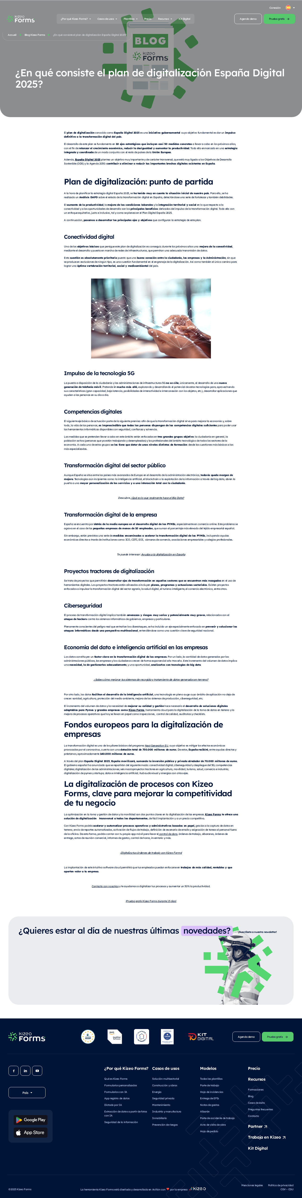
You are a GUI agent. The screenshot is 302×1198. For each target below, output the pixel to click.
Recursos (163, 19)
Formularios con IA (115, 1092)
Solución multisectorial (165, 1078)
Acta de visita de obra (213, 1124)
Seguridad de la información (121, 1122)
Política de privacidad (281, 1185)
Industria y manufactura (166, 1111)
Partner (255, 1126)
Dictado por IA (113, 1105)
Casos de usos (105, 19)
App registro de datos (117, 1098)
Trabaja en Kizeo (264, 1137)
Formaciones (255, 1089)
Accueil (12, 35)
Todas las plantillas (211, 1078)
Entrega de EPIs (209, 1098)
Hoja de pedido (209, 1131)
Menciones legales (252, 1185)
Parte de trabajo (209, 1085)
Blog (250, 1096)
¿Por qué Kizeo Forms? (74, 19)
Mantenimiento (161, 1105)
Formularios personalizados (120, 1085)
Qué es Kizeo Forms (115, 1078)
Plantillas (129, 19)
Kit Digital (184, 19)
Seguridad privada (163, 1098)
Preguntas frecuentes (260, 1109)
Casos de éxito (256, 1102)
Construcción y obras (164, 1085)
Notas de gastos (209, 1105)
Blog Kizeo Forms (35, 35)
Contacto (253, 1116)
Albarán (205, 1111)
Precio (147, 19)
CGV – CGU (287, 1189)
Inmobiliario (159, 1118)
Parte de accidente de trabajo (217, 1118)
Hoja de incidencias (211, 1092)
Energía (156, 1092)
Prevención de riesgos (165, 1124)
